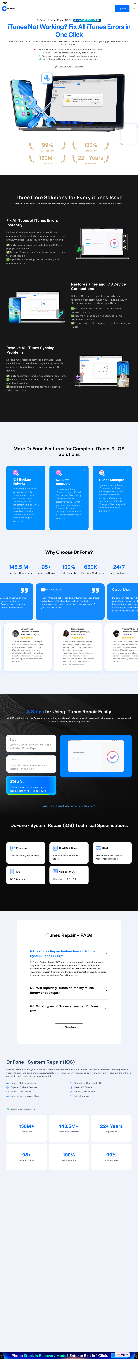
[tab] (31, 744)
